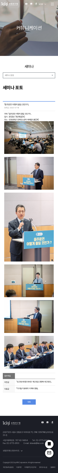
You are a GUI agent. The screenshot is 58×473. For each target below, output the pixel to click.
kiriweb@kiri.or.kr (37, 443)
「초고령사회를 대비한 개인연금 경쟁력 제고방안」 (33, 381)
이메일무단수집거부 (30, 467)
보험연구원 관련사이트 (11, 451)
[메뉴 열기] (52, 4)
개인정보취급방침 (8, 467)
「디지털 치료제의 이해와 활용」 (27, 388)
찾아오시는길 (43, 467)
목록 (29, 402)
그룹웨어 (52, 467)
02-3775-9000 (42, 440)
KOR (41, 4)
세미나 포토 (9, 75)
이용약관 (18, 467)
